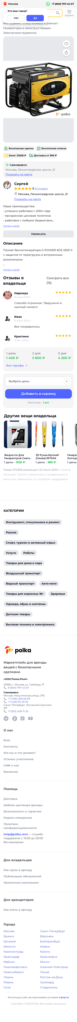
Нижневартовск (15, 967)
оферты (64, 997)
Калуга (45, 951)
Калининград (13, 951)
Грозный (10, 941)
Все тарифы (15, 365)
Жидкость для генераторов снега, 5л (17, 457)
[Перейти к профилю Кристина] (7, 338)
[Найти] (58, 13)
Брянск (9, 936)
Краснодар (12, 956)
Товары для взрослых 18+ (25, 594)
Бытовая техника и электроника (30, 624)
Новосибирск (14, 972)
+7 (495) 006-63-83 (19, 698)
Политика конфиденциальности (20, 826)
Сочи (7, 987)
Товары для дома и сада (24, 563)
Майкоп (9, 962)
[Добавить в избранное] (66, 43)
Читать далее (11, 225)
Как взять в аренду (18, 910)
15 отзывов (41, 188)
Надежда (21, 293)
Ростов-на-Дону (51, 977)
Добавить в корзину (38, 394)
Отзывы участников (19, 759)
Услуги (11, 553)
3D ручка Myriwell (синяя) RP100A (47, 457)
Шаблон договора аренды (23, 805)
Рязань (8, 982)
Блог (7, 740)
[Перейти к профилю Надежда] (7, 295)
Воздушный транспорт (23, 573)
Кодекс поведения (18, 817)
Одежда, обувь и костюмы (26, 604)
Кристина (21, 336)
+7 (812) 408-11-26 (18, 711)
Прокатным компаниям (21, 882)
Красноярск (48, 956)
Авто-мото (49, 583)
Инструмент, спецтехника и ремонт (30, 23)
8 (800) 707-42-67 (18, 687)
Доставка (10, 799)
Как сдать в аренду (18, 870)
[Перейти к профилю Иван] (7, 318)
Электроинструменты (20, 33)
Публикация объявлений (22, 876)
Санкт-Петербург (52, 931)
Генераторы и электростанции (27, 28)
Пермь (8, 977)
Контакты (11, 746)
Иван (18, 317)
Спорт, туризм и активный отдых (30, 542)
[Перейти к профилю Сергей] (7, 185)
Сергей (21, 184)
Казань (45, 946)
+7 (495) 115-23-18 (18, 701)
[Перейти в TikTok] (22, 718)
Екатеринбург (50, 941)
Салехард (47, 982)
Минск (45, 962)
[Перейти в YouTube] (30, 718)
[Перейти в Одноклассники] (14, 718)
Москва (9, 931)
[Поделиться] (66, 52)
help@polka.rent (16, 834)
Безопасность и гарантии (22, 811)
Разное (11, 532)
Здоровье (58, 594)
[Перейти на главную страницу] (17, 650)
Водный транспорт (20, 583)
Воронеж (47, 936)
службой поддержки (52, 479)
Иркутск (10, 946)
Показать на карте (19, 174)
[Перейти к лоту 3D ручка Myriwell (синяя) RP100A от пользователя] (49, 451)
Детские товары (18, 614)
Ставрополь (48, 987)
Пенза (44, 972)
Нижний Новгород (54, 967)
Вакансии (11, 771)
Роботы (28, 553)
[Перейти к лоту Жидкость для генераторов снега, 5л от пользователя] (18, 451)
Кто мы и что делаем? (20, 753)
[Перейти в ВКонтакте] (6, 718)
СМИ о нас (11, 765)
